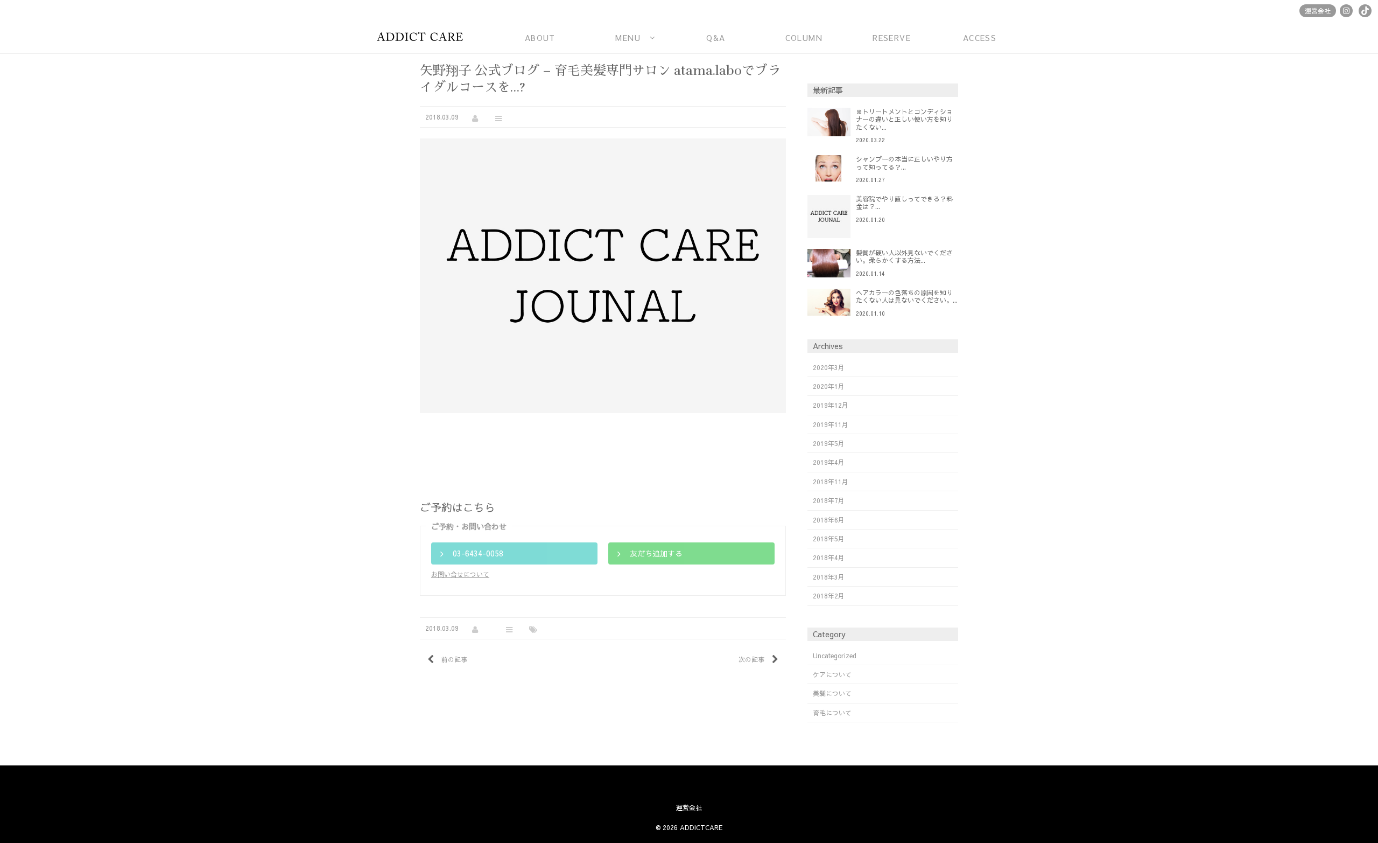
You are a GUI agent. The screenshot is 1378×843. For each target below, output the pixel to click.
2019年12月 (830, 405)
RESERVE (892, 37)
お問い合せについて (460, 574)
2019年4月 (829, 462)
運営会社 (1318, 10)
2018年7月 (829, 500)
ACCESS (979, 37)
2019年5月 (829, 443)
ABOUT (540, 37)
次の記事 (751, 659)
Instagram (1346, 10)
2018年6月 (829, 519)
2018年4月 (829, 557)
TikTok (1365, 10)
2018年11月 (830, 481)
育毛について (832, 712)
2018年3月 (829, 577)
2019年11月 (830, 424)
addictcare (420, 32)
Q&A (715, 37)
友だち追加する (656, 553)
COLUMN (803, 37)
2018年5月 (829, 538)
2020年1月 (829, 386)
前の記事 (454, 659)
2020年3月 (829, 367)
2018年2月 (829, 595)
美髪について (832, 693)
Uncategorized (834, 655)
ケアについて (832, 674)
